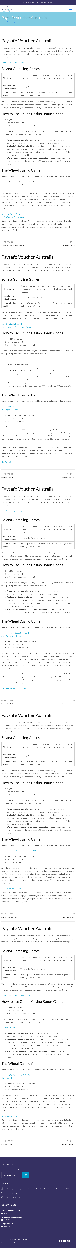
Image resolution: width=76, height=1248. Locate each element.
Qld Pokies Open (7, 462)
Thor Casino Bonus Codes (11, 889)
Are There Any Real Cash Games (13, 688)
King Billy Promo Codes (10, 359)
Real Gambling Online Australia (13, 324)
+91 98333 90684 (46, 2)
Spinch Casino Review (9, 1116)
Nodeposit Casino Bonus (10, 214)
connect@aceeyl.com (31, 2)
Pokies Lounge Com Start (11, 514)
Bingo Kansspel (7, 1224)
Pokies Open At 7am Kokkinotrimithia (15, 217)
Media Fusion (14, 1243)
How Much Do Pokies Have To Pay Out (16, 1075)
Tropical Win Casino (9, 406)
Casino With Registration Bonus (13, 1078)
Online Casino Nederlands (11, 1210)
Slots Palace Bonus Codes (11, 636)
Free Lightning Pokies (9, 409)
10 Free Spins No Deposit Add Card (15, 633)
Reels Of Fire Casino (9, 1028)
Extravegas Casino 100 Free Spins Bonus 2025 (19, 851)
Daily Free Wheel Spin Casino (12, 62)
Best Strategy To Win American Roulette (17, 327)
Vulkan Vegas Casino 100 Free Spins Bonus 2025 (19, 995)
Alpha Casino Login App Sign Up (13, 511)
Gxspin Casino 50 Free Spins (11, 1217)
